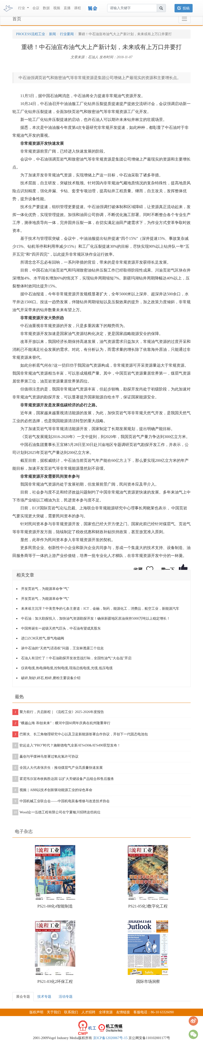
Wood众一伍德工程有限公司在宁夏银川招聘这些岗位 (57, 812)
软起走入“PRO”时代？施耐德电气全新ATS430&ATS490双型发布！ (68, 745)
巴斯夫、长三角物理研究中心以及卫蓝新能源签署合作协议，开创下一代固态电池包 (81, 734)
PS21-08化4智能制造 (55, 906)
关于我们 (54, 1012)
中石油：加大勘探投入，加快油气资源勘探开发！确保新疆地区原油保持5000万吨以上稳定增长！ (95, 618)
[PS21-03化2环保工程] (55, 947)
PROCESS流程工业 (30, 34)
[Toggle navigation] (184, 19)
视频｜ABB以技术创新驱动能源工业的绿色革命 (53, 790)
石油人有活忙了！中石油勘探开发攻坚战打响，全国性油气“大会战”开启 (76, 658)
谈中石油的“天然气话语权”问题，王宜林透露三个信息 (62, 648)
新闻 (52, 34)
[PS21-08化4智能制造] (55, 872)
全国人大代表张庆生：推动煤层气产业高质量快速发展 (59, 768)
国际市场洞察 (148, 981)
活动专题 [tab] (66, 996)
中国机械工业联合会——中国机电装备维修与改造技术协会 (62, 801)
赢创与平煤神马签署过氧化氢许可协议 (46, 756)
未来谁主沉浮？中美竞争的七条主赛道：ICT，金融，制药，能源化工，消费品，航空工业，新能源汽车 (100, 608)
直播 (67, 8)
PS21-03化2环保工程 (55, 981)
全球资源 (106, 1012)
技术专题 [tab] (44, 996)
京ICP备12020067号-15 (110, 1038)
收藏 (138, 569)
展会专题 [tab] (23, 996)
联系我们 (71, 1012)
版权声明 (36, 1012)
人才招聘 (88, 1012)
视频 (56, 8)
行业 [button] (22, 8)
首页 (16, 18)
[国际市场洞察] (148, 947)
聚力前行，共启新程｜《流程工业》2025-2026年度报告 (59, 712)
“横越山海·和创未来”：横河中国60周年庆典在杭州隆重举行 (62, 723)
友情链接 (123, 1012)
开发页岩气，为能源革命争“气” (45, 589)
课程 (77, 8)
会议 (35, 8)
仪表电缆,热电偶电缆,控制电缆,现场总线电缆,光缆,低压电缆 (67, 668)
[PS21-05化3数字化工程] (148, 872)
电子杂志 (24, 831)
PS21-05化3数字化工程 (148, 906)
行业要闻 (67, 34)
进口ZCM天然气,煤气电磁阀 (42, 638)
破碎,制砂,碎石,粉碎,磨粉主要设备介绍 (50, 678)
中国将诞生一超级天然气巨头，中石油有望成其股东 (61, 628)
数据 (46, 8)
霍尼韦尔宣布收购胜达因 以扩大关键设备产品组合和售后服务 (64, 779)
